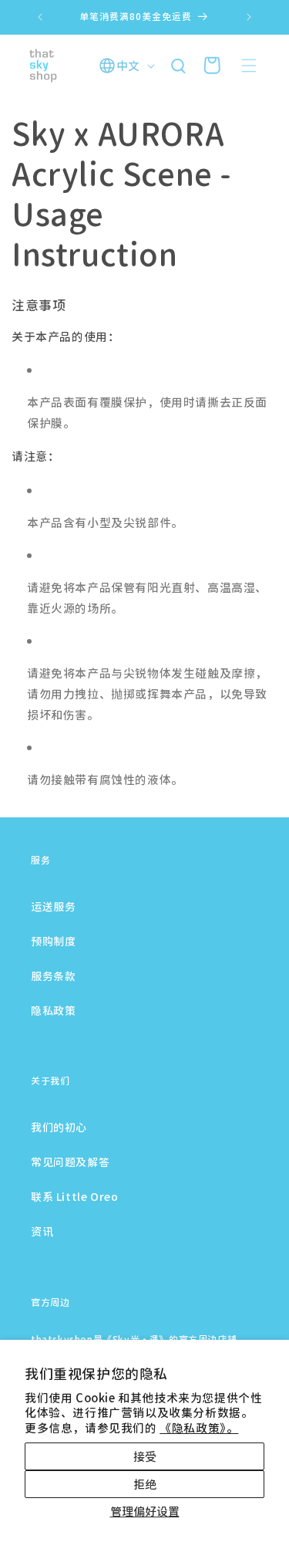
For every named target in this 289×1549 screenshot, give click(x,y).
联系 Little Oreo (74, 1196)
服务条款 (53, 975)
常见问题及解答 (70, 1161)
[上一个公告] (40, 17)
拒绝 (144, 1484)
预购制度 (53, 941)
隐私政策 (53, 1010)
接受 (144, 1456)
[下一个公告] (249, 17)
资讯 (42, 1231)
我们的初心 (59, 1127)
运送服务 (53, 906)
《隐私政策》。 (199, 1427)
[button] (249, 66)
